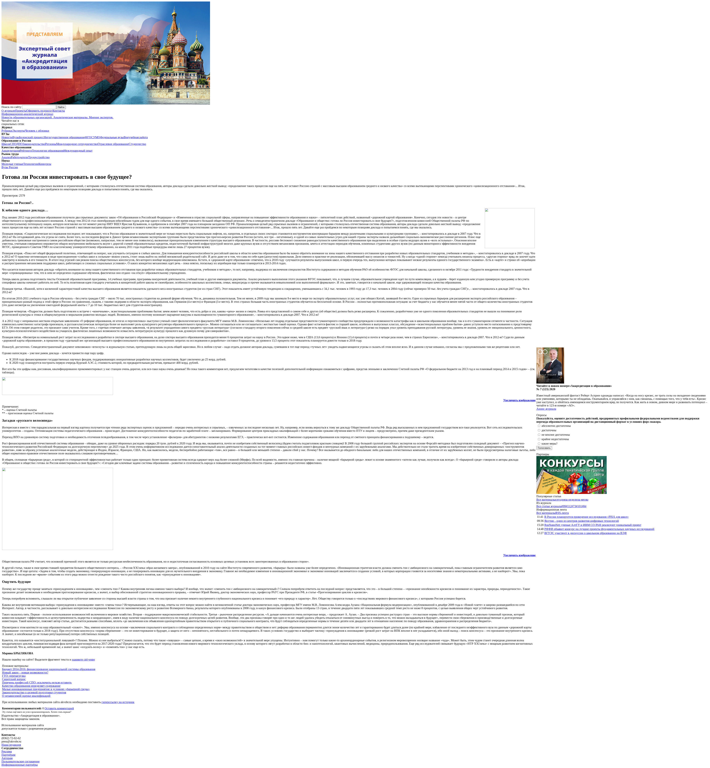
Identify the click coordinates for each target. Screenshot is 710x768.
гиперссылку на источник (118, 702)
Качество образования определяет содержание (31, 685)
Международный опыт (78, 150)
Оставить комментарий (59, 708)
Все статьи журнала (548, 506)
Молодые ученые (12, 164)
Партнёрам (8, 754)
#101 (579, 506)
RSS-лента (562, 512)
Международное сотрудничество (77, 144)
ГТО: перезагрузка (14, 675)
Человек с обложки (37, 130)
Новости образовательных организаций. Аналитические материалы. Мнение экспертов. (57, 115)
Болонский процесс (31, 137)
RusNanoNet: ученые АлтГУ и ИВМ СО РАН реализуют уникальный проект (592, 524)
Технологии (30, 164)
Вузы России (9, 167)
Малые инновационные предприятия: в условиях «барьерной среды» (46, 689)
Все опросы (700, 415)
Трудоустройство (39, 157)
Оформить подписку (39, 110)
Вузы (15, 137)
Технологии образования (48, 150)
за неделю (571, 499)
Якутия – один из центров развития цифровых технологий (581, 520)
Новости (6, 137)
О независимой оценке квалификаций (26, 695)
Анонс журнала (546, 408)
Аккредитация (10, 150)
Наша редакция (11, 744)
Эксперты (18, 130)
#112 (569, 506)
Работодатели (19, 157)
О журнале (8, 110)
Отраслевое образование (113, 144)
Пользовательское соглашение (20, 761)
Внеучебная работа (136, 137)
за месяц (583, 499)
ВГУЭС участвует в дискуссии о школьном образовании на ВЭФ (585, 533)
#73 (574, 506)
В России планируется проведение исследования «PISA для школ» (586, 516)
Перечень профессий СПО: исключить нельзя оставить (37, 682)
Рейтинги (26, 150)
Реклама (6, 751)
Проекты (20, 110)
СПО (13, 144)
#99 (563, 506)
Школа (5, 144)
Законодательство (34, 144)
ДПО (19, 144)
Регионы (50, 144)
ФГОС (89, 137)
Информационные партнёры (19, 764)
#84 (584, 506)
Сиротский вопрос (14, 679)
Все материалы (545, 499)
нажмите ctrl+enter (83, 659)
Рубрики (6, 130)
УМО (96, 137)
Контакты (59, 110)
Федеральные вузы (112, 137)
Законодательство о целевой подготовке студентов (34, 692)
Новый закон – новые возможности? (25, 672)
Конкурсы (44, 164)
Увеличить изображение (519, 400)
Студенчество (137, 144)
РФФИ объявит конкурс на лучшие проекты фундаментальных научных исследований (599, 529)
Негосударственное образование (64, 137)
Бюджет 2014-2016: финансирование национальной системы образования (48, 669)
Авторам (7, 758)
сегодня (560, 499)
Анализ (6, 157)
